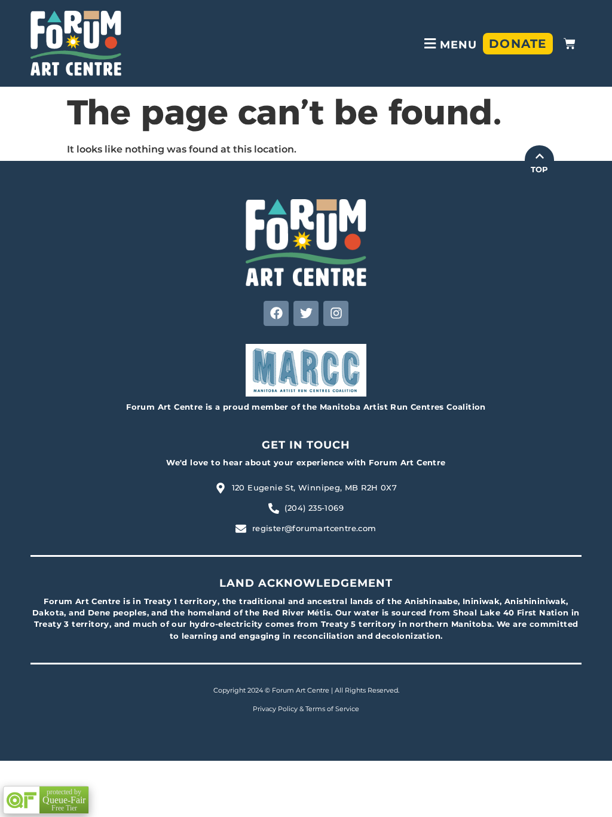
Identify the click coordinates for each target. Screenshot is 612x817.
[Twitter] (306, 313)
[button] (449, 43)
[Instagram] (335, 313)
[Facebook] (276, 313)
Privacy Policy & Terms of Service (306, 709)
